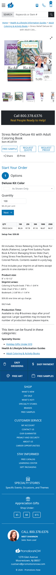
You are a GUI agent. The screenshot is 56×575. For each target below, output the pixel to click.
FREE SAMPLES (45, 376)
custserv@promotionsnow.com (28, 564)
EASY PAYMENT (45, 364)
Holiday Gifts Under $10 (19, 344)
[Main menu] (5, 5)
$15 (37, 514)
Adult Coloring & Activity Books (23, 353)
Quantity (7, 195)
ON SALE (28, 395)
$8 (26, 514)
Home (5, 22)
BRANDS (28, 408)
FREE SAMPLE (9, 148)
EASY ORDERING (17, 364)
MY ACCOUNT (28, 425)
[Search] (51, 14)
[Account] (36, 5)
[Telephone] (43, 5)
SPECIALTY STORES (28, 403)
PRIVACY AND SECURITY (28, 437)
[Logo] (10, 5)
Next (6, 212)
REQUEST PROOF (46, 149)
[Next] (50, 61)
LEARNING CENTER (28, 463)
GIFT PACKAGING (28, 467)
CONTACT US (28, 429)
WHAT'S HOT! (28, 399)
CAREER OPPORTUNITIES (28, 445)
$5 (17, 514)
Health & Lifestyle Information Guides (28, 22)
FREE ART (17, 376)
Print (22, 155)
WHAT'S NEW (28, 391)
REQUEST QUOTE (28, 149)
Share (9, 155)
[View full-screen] (51, 38)
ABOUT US (28, 441)
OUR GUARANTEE (28, 433)
